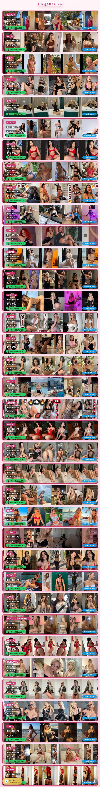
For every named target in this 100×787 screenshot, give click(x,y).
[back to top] (94, 781)
